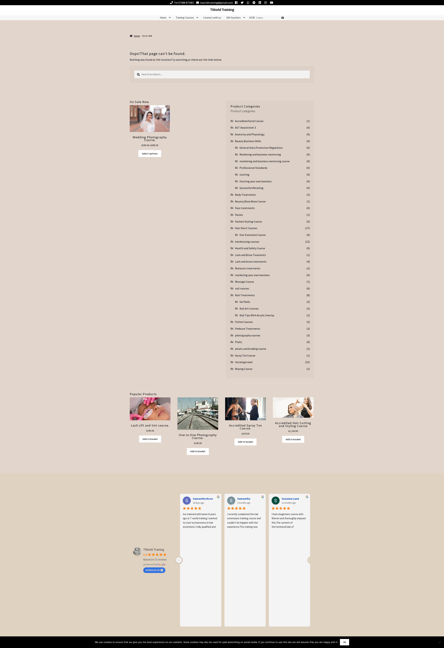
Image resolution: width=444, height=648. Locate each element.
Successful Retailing (251, 188)
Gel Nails (245, 301)
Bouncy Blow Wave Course (250, 201)
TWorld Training (222, 9)
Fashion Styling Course (248, 221)
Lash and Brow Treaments (250, 255)
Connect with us (212, 17)
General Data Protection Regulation (261, 147)
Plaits (238, 342)
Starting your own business (256, 181)
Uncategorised (243, 362)
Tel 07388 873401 (184, 2)
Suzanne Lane (290, 498)
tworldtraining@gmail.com (216, 2)
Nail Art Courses (249, 308)
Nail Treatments (245, 295)
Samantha (243, 498)
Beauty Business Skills (248, 141)
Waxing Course (243, 369)
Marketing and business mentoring (260, 154)
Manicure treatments (247, 268)
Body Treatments (245, 194)
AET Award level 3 (245, 127)
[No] (439, 642)
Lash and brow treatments (251, 261)
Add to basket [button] (150, 439)
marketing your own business (252, 275)
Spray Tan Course (245, 355)
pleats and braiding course (250, 348)
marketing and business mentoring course (265, 161)
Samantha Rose (203, 498)
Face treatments (245, 208)
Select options (150, 153)
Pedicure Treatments (247, 328)
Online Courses (244, 322)
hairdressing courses (247, 241)
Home (163, 17)
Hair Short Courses (246, 228)
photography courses (247, 335)
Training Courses (185, 17)
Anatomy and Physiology (249, 134)
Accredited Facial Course (249, 121)
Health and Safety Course (250, 248)
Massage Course (244, 281)
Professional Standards (253, 167)
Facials (239, 214)
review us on (152, 570)
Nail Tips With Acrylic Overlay (257, 315)
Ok (344, 642)
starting (244, 174)
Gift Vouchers (233, 17)
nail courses (242, 288)
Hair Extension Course (253, 235)
